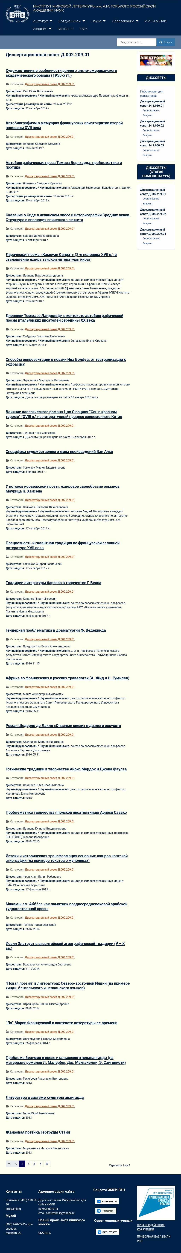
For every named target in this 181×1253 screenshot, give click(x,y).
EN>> (84, 29)
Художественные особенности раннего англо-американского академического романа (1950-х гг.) (61, 73)
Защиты (147, 115)
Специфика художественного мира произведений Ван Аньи (59, 451)
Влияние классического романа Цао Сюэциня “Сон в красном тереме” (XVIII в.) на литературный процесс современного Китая (64, 414)
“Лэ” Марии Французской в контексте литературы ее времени (61, 1023)
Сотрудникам (70, 21)
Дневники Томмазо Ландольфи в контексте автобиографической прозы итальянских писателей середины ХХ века (64, 318)
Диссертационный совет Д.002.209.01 (50, 84)
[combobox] (137, 42)
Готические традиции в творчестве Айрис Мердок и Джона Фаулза (66, 769)
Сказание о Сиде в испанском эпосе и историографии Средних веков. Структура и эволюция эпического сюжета (68, 217)
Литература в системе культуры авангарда (45, 1097)
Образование (123, 21)
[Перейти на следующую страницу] (40, 1164)
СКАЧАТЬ (44, 1233)
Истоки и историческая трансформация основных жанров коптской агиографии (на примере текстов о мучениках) (67, 858)
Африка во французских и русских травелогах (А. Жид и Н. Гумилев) (67, 678)
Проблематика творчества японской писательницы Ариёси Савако (66, 812)
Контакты (65, 29)
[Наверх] (174, 1246)
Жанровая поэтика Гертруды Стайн (38, 1132)
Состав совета (151, 110)
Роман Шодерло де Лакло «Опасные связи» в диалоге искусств (63, 725)
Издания (40, 29)
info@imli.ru (13, 1208)
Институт (40, 21)
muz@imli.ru (13, 1233)
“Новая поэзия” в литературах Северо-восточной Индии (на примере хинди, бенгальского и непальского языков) (68, 985)
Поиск (167, 42)
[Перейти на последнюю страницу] (47, 1164)
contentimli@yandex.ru (60, 1213)
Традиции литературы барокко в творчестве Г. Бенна (53, 582)
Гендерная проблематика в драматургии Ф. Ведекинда (56, 630)
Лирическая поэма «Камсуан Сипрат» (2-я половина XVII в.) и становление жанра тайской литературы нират (61, 257)
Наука (96, 21)
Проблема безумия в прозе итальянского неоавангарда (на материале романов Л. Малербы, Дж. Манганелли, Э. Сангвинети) (66, 1060)
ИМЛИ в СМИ (156, 21)
